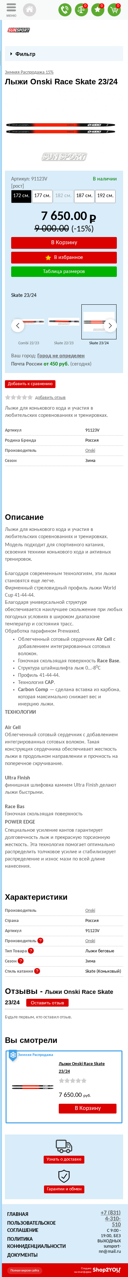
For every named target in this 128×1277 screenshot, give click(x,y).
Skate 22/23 (64, 343)
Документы (22, 1255)
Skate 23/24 (99, 343)
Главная (17, 1214)
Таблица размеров (64, 271)
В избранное (68, 257)
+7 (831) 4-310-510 (111, 1219)
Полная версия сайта (25, 1270)
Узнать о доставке (64, 1159)
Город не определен (61, 356)
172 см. (21, 195)
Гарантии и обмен (64, 1189)
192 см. (105, 195)
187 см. (84, 195)
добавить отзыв (50, 397)
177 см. (42, 195)
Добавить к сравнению (30, 384)
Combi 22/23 (28, 343)
